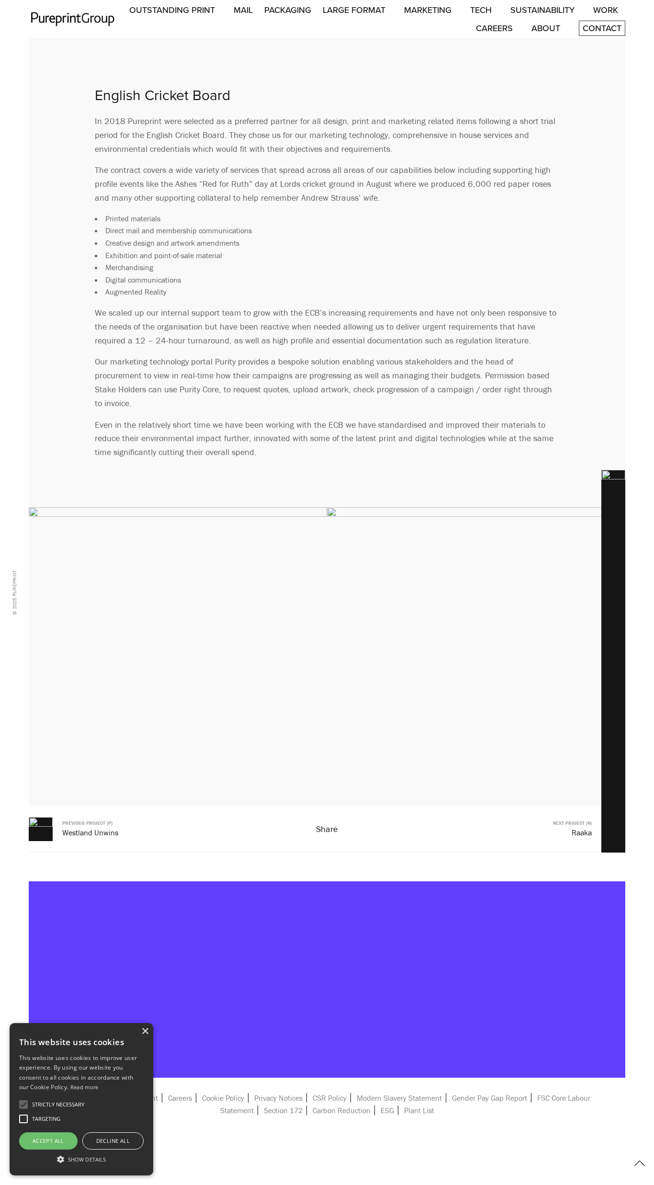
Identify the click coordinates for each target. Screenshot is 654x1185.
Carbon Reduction (342, 1110)
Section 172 (283, 1110)
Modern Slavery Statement (399, 1098)
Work (605, 10)
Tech (481, 10)
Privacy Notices (278, 1098)
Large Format (354, 10)
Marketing (427, 10)
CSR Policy (330, 1098)
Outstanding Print (172, 10)
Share (327, 828)
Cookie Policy (223, 1098)
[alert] (81, 1099)
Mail (243, 10)
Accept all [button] (48, 1140)
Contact (602, 28)
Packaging (287, 10)
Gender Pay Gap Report (489, 1098)
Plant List (419, 1110)
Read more (84, 1087)
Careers (494, 28)
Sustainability (542, 10)
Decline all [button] (113, 1140)
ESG (387, 1110)
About (545, 28)
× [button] (144, 1031)
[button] (81, 1158)
